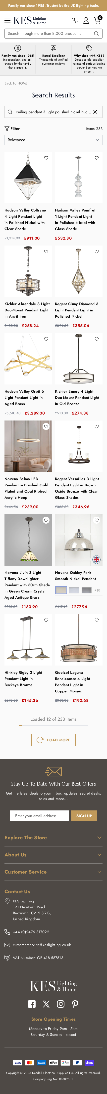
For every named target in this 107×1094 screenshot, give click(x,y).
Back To (16, 83)
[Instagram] (60, 1004)
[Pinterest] (75, 1004)
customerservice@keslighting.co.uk (42, 945)
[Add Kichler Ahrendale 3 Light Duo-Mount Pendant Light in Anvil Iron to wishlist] (46, 251)
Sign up (84, 816)
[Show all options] (97, 590)
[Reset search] (96, 112)
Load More (58, 740)
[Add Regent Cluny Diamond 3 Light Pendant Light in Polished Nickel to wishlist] (96, 251)
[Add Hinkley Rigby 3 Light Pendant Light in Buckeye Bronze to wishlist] (46, 620)
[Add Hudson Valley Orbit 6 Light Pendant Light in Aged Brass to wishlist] (46, 339)
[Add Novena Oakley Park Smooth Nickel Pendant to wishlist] (96, 520)
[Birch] (74, 590)
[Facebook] (32, 1004)
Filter (15, 128)
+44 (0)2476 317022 (31, 932)
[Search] (96, 34)
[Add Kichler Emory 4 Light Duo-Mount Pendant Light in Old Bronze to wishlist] (96, 339)
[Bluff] (87, 590)
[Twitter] (46, 1004)
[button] (53, 140)
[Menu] (7, 20)
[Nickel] (61, 590)
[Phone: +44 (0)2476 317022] (75, 20)
